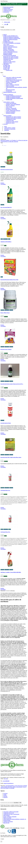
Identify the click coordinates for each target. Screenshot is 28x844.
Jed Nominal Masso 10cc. (5, 490)
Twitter (4, 794)
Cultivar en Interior (7, 115)
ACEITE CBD (6, 67)
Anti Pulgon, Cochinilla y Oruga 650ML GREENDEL (11, 572)
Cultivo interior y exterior (8, 102)
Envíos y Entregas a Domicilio (12, 81)
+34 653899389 (5, 781)
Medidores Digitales (7, 54)
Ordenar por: (3, 139)
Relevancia (3, 140)
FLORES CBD (6, 65)
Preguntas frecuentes (10, 89)
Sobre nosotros (9, 83)
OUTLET (5, 124)
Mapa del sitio (6, 822)
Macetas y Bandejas (7, 48)
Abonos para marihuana (8, 45)
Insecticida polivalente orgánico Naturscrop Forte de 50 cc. (12, 383)
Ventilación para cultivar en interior (10, 58)
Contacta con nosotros (8, 9)
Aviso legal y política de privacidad (13, 77)
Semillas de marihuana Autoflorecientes (11, 38)
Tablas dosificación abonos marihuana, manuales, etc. (14, 819)
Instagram (5, 797)
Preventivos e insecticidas (8, 50)
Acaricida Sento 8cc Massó (6, 423)
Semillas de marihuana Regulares (10, 39)
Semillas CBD (6, 40)
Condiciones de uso (7, 10)
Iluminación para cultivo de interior (10, 56)
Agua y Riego (6, 44)
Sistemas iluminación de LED (9, 92)
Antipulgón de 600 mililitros (6, 241)
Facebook (5, 793)
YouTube (5, 796)
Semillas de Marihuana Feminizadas (11, 37)
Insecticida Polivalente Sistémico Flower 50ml (9, 279)
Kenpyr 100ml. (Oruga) (5, 312)
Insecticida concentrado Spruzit (7, 169)
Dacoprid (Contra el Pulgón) (6, 349)
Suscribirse (16, 802)
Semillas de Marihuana (8, 94)
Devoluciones (6, 12)
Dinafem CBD (9, 70)
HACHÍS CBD (6, 66)
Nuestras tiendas (6, 8)
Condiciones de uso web (11, 78)
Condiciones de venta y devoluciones (14, 79)
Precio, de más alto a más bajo (11, 141)
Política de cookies (10, 86)
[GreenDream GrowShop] (9, 18)
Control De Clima (7, 60)
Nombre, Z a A (15, 140)
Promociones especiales (8, 7)
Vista (2, 142)
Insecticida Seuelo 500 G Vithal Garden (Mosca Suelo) (11, 457)
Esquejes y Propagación (8, 49)
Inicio (4, 76)
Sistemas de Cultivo (7, 62)
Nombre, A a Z (9, 140)
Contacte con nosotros (8, 821)
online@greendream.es (8, 783)
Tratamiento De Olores (8, 59)
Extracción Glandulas (8, 53)
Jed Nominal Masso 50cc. (5, 531)
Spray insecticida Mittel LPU (6, 207)
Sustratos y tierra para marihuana (10, 46)
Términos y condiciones (11, 82)
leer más (6, 778)
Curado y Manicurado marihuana (10, 51)
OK (20, 802)
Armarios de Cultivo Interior (9, 61)
